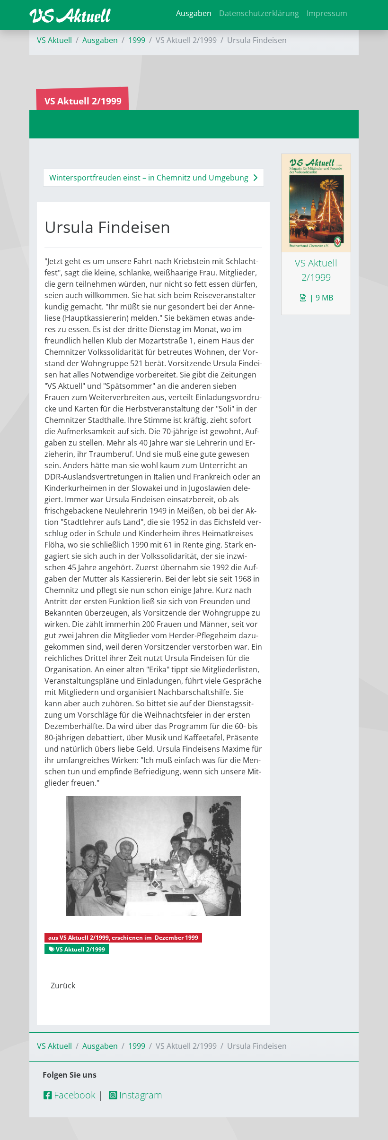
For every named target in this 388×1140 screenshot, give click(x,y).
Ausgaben (194, 13)
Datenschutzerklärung (259, 13)
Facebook (74, 1095)
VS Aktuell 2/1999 (84, 938)
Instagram (139, 1095)
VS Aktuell (54, 40)
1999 (136, 40)
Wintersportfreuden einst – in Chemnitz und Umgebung (149, 177)
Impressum (327, 13)
